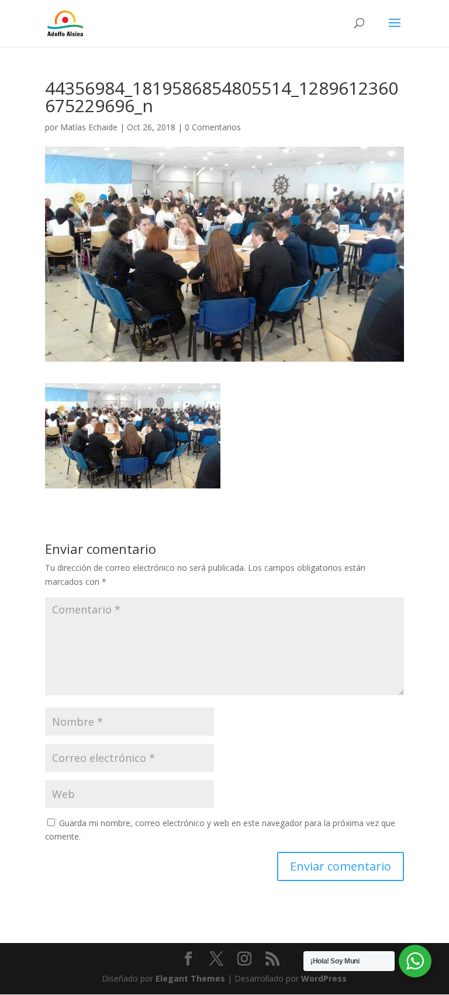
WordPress (324, 978)
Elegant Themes (190, 978)
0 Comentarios (213, 127)
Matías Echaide (89, 127)
